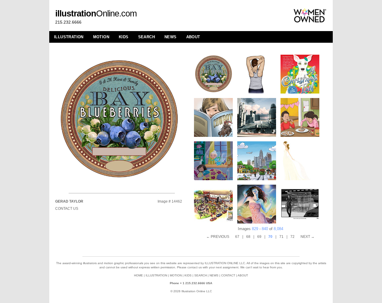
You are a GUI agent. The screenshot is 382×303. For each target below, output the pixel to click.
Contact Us (66, 208)
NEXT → (308, 237)
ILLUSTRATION (69, 37)
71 (281, 237)
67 (237, 237)
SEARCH (146, 37)
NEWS (170, 37)
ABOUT (193, 37)
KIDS (124, 37)
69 (259, 237)
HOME (138, 275)
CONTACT (228, 275)
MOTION (101, 37)
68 (248, 237)
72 (292, 237)
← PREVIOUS (217, 237)
